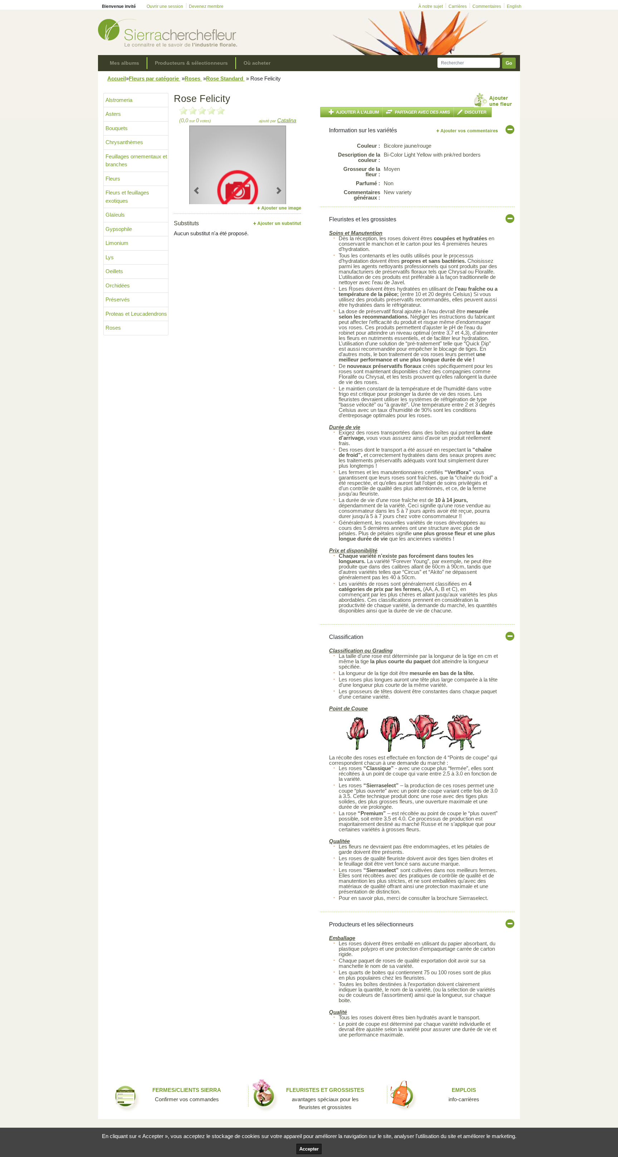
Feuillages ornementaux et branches (136, 160)
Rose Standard (225, 78)
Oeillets (114, 271)
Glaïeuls (115, 215)
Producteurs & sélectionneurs (191, 63)
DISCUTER (473, 112)
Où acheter (257, 63)
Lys (110, 257)
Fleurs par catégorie (154, 78)
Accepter (309, 1149)
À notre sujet (430, 6)
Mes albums (124, 63)
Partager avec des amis (418, 112)
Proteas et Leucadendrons (136, 314)
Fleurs (113, 179)
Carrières (457, 6)
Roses (193, 78)
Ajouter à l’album (351, 112)
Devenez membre (206, 6)
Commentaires (486, 6)
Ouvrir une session (165, 6)
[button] (196, 190)
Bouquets (117, 128)
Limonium (117, 243)
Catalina (286, 120)
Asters (113, 114)
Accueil (116, 78)
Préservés (118, 299)
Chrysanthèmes (124, 142)
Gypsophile (119, 229)
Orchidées (118, 285)
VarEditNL (468, 130)
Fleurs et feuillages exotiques (127, 196)
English (514, 6)
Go (509, 63)
